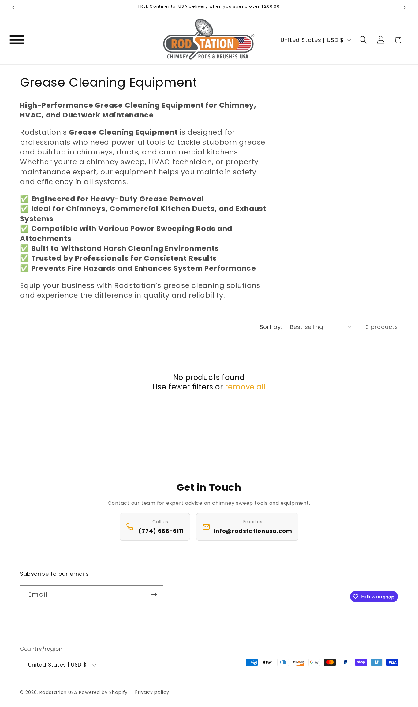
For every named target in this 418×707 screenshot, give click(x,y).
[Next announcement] (404, 7)
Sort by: (271, 327)
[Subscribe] (154, 594)
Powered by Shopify (103, 692)
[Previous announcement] (13, 7)
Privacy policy (152, 692)
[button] (16, 40)
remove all (245, 387)
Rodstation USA (58, 692)
